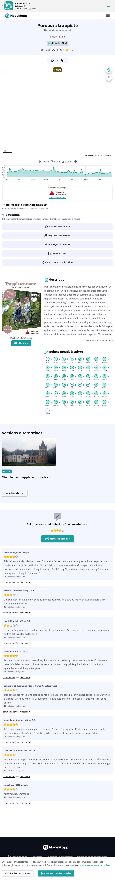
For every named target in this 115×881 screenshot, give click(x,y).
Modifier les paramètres (18, 873)
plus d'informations (57, 197)
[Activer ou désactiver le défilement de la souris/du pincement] (109, 78)
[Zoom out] (5, 73)
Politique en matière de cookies (95, 865)
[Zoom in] (5, 69)
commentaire (9, 582)
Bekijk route (12, 493)
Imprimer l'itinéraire (59, 235)
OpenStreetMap (89, 155)
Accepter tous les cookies (57, 873)
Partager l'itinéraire (59, 244)
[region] (57, 111)
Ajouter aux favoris (59, 226)
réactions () (25, 582)
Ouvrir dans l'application (59, 262)
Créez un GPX (59, 253)
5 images (23, 343)
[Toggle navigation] (108, 15)
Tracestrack (108, 155)
